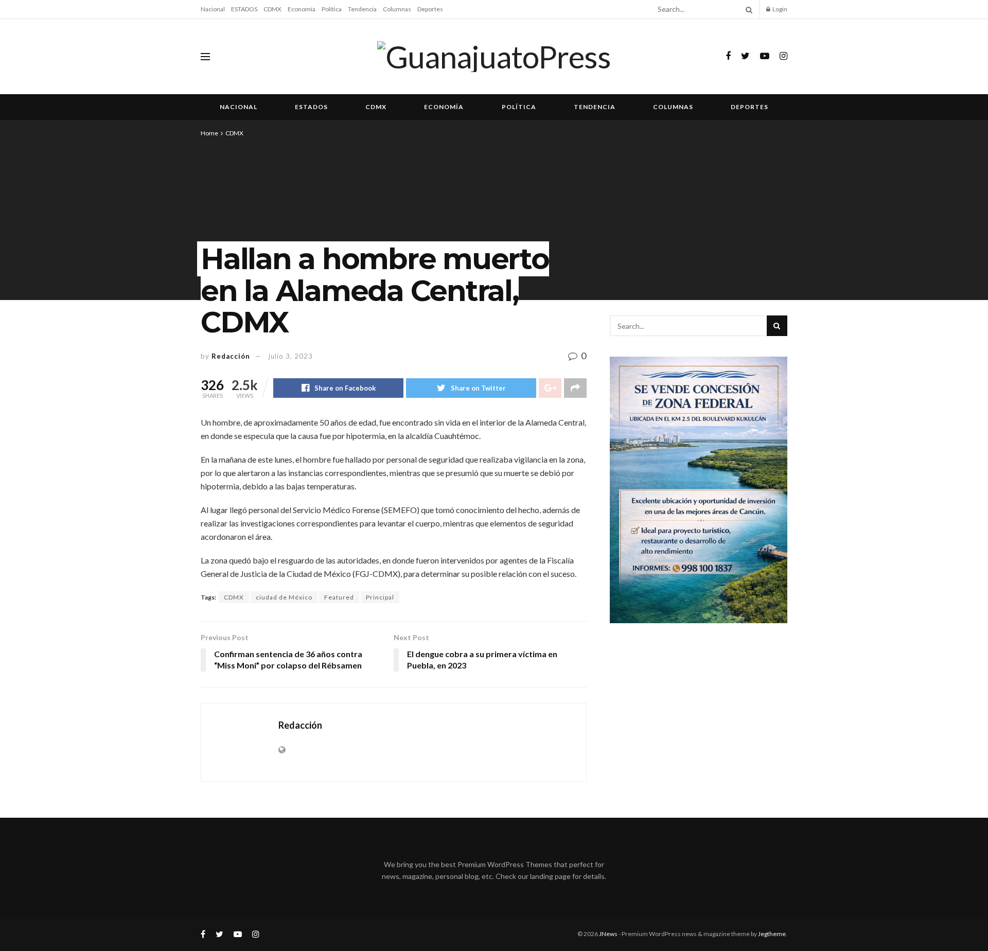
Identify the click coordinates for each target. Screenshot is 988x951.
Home (209, 133)
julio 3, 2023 (291, 356)
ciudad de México (284, 597)
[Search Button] (747, 9)
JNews (608, 934)
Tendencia (362, 9)
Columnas (397, 9)
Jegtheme (772, 934)
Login (779, 9)
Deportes (430, 9)
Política (332, 9)
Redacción (230, 356)
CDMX (272, 9)
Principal (380, 597)
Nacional (213, 9)
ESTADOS (244, 9)
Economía (301, 9)
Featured (339, 597)
